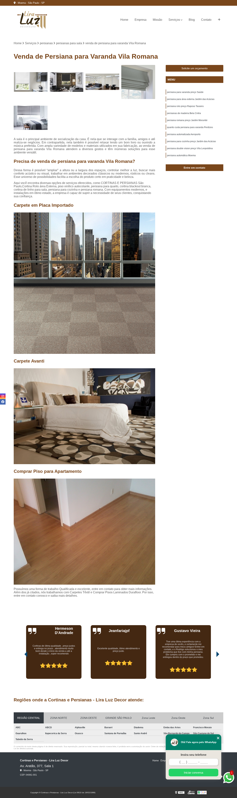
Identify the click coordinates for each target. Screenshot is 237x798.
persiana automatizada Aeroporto (184, 134)
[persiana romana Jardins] (138, 82)
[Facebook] (3, 402)
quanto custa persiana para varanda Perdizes (190, 127)
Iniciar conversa (193, 772)
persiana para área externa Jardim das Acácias (190, 99)
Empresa (140, 19)
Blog (192, 19)
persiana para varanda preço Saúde (185, 92)
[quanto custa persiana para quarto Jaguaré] (31, 118)
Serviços (174, 19)
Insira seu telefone (193, 754)
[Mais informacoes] (219, 20)
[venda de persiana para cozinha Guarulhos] (31, 82)
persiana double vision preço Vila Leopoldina (190, 148)
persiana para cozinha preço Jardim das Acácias (191, 141)
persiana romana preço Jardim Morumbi (187, 120)
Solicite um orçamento (194, 68)
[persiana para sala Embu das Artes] (67, 82)
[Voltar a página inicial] (32, 20)
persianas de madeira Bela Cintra (184, 113)
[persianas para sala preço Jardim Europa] (102, 82)
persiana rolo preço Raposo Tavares (185, 106)
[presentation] (21, 668)
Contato (206, 19)
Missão (157, 19)
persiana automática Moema (181, 155)
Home (124, 19)
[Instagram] (3, 396)
